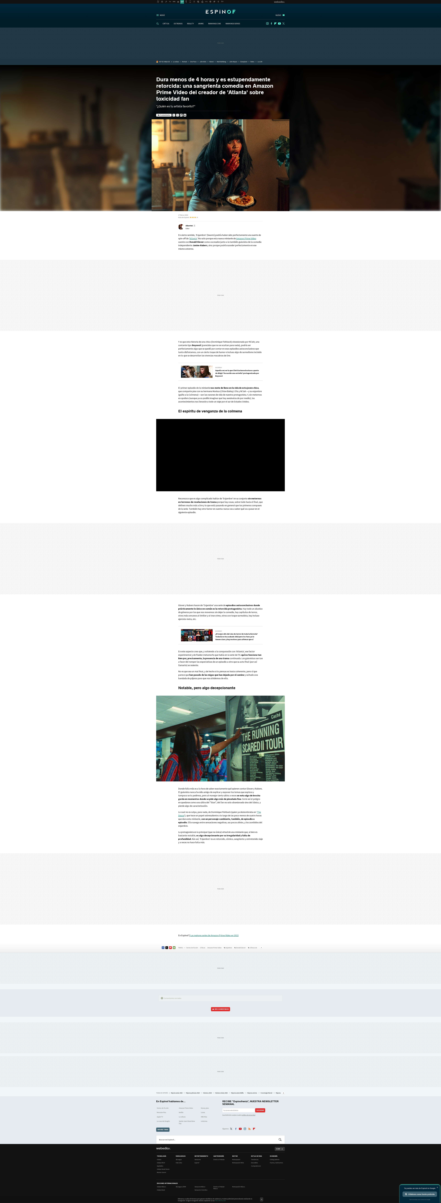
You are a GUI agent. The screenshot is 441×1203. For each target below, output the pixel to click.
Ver (222, 1009)
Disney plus (205, 1108)
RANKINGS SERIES (233, 23)
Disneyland (243, 62)
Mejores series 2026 (177, 1093)
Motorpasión (236, 1160)
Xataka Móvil (161, 1163)
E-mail (185, 115)
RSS (249, 1128)
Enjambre (229, 948)
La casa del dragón (163, 1121)
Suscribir (260, 1110)
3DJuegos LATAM (181, 1187)
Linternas (204, 1121)
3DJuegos (179, 1160)
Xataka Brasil (161, 1190)
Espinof (220, 12)
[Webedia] (163, 1148)
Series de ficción (192, 948)
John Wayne (233, 62)
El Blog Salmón (274, 1160)
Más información (220, 1201)
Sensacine (198, 1160)
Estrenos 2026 (207, 1093)
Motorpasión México (238, 1187)
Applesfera (160, 1166)
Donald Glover (241, 948)
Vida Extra (179, 1163)
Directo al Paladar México (219, 1188)
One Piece (193, 62)
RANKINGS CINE (214, 23)
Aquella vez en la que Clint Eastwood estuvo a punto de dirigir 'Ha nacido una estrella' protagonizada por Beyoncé (237, 373)
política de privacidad (248, 1115)
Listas (203, 1112)
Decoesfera (254, 1163)
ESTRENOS (178, 23)
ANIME (201, 23)
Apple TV (160, 1117)
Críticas (202, 948)
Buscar (280, 1140)
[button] (190, 225)
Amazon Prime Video (246, 238)
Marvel (211, 62)
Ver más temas (162, 1130)
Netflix (181, 1112)
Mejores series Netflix (237, 1093)
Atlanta (193, 238)
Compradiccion (256, 1166)
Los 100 (260, 62)
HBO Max (204, 1117)
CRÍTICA (166, 23)
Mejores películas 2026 (193, 1093)
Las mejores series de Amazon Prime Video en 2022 (214, 935)
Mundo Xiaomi (161, 1172)
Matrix (252, 62)
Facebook (271, 23)
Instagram (267, 23)
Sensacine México (200, 1187)
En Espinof (218, 367)
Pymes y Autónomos (276, 1163)
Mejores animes (252, 1093)
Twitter (283, 23)
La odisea (176, 62)
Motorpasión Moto (238, 1163)
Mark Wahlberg (221, 62)
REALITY (190, 23)
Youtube (279, 23)
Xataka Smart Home (163, 1169)
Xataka (159, 1160)
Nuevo (278, 15)
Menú (162, 15)
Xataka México (161, 1187)
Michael (184, 62)
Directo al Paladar (219, 1160)
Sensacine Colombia (201, 1190)
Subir (278, 1149)
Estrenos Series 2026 (221, 1093)
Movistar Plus (161, 1112)
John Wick (203, 62)
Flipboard (275, 23)
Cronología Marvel (267, 1093)
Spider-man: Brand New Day (187, 1122)
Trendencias (254, 1160)
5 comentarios (165, 115)
